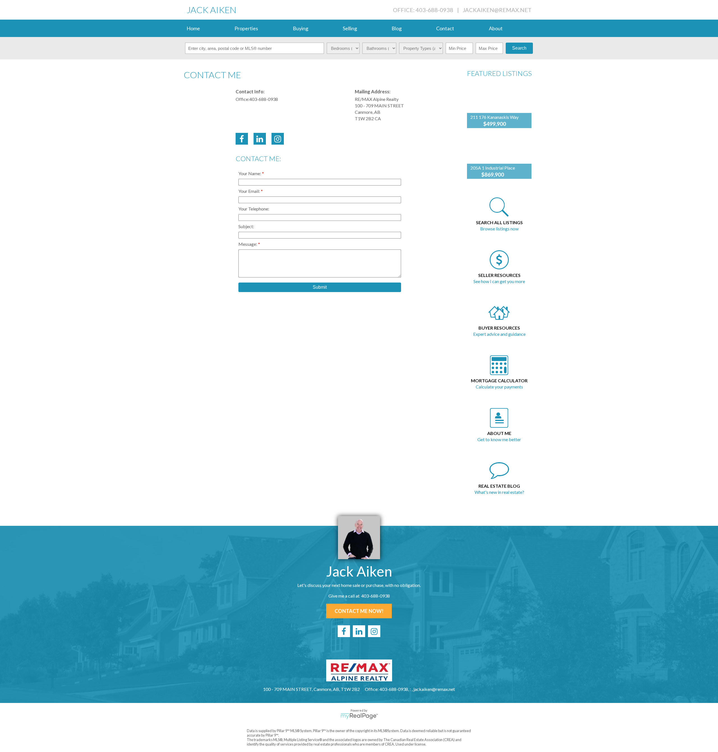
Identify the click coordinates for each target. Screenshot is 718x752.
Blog (397, 28)
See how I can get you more (499, 281)
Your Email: (249, 191)
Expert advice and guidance (499, 334)
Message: (248, 244)
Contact (445, 28)
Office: (242, 99)
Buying (300, 28)
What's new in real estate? (499, 492)
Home (193, 28)
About (496, 28)
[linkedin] (359, 631)
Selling (350, 28)
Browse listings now (499, 228)
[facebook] (344, 631)
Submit (320, 287)
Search (519, 48)
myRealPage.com (359, 716)
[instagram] (374, 631)
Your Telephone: (253, 208)
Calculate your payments (499, 386)
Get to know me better (499, 439)
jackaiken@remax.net (497, 9)
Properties (246, 28)
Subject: (246, 226)
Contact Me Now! (359, 611)
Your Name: (250, 173)
